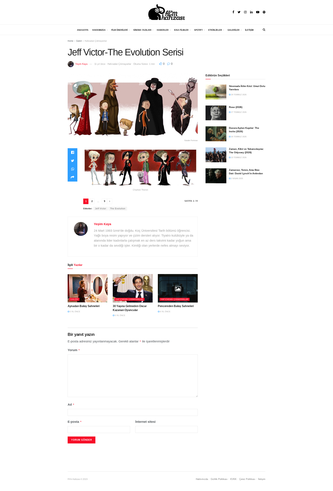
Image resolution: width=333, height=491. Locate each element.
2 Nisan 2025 (236, 178)
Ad (71, 404)
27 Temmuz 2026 (238, 112)
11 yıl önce (99, 64)
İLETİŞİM (249, 30)
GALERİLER (234, 30)
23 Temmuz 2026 (238, 157)
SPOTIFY (198, 30)
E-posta (75, 421)
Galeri (79, 41)
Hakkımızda (202, 479)
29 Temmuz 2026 (238, 95)
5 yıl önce (74, 311)
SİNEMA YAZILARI (142, 30)
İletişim (261, 479)
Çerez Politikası (247, 479)
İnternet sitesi (145, 421)
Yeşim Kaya (81, 64)
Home (70, 41)
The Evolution (117, 208)
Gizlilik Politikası (219, 479)
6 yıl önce (164, 311)
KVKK (233, 479)
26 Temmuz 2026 (238, 137)
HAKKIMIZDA (99, 30)
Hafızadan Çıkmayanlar (96, 41)
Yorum (74, 350)
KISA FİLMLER (181, 30)
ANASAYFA (82, 30)
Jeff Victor (100, 208)
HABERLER (163, 30)
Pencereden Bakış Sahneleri (176, 306)
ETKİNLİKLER (215, 30)
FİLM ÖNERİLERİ (119, 30)
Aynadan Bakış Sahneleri (84, 306)
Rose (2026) (235, 107)
